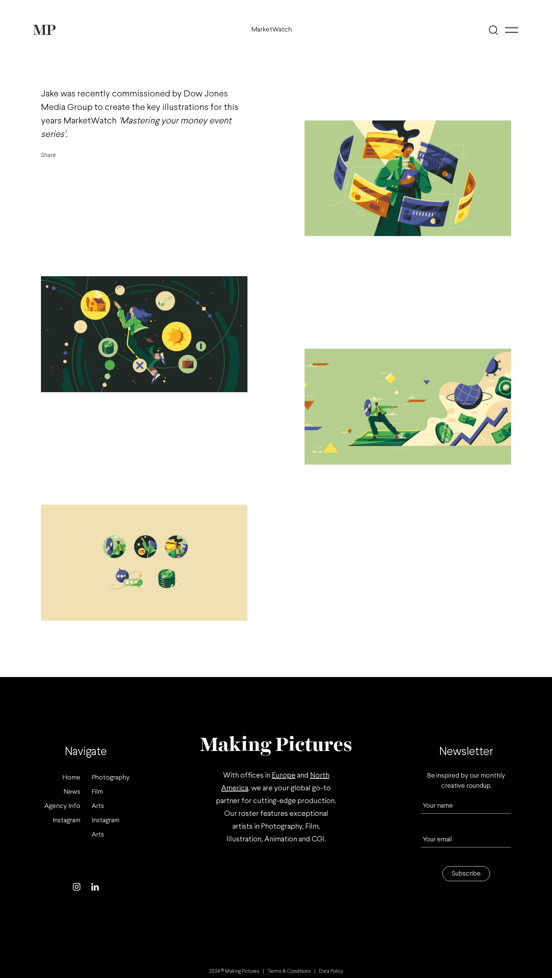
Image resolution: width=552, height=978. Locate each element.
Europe (284, 775)
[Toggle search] (493, 30)
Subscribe (466, 874)
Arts (98, 806)
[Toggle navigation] (511, 30)
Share (48, 155)
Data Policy (331, 971)
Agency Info (62, 806)
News (71, 792)
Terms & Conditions (289, 971)
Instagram (66, 820)
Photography (111, 778)
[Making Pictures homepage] (44, 30)
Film (97, 792)
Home (71, 778)
